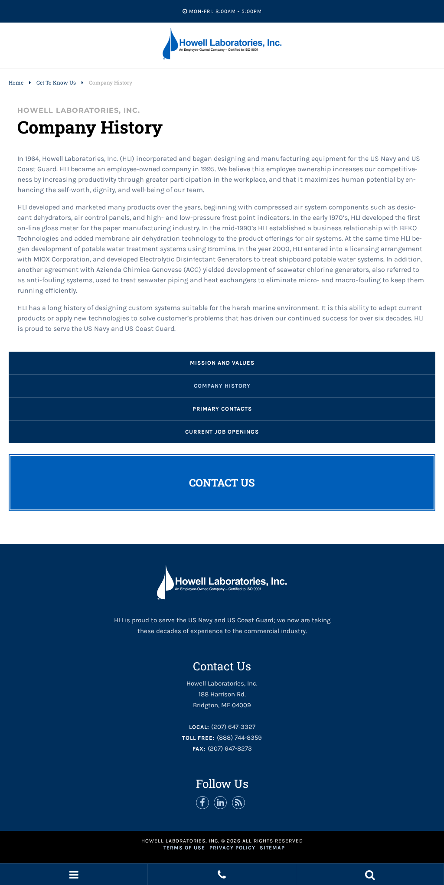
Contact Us (222, 483)
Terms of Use (184, 848)
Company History (222, 385)
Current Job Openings (222, 431)
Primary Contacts (222, 408)
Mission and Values (222, 362)
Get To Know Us (56, 82)
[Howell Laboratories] (222, 58)
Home (16, 82)
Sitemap (272, 848)
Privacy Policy (232, 848)
